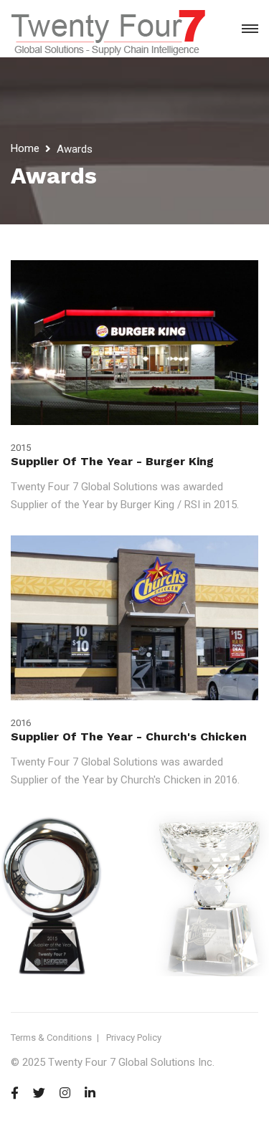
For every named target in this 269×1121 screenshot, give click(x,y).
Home (25, 148)
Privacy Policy (133, 1037)
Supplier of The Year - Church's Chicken (129, 736)
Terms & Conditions (51, 1037)
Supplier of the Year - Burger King (112, 461)
